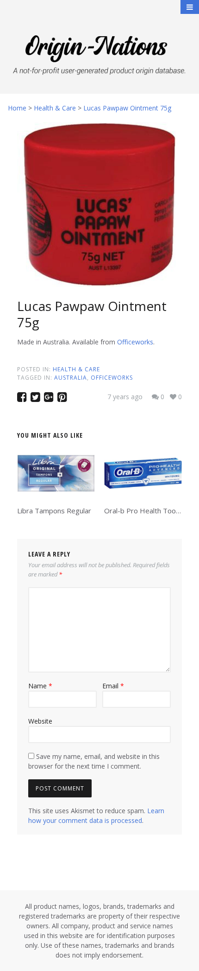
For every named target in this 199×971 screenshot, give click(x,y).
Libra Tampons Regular (54, 510)
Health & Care (76, 369)
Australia (70, 378)
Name (40, 685)
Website (40, 721)
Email (113, 685)
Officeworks (135, 341)
